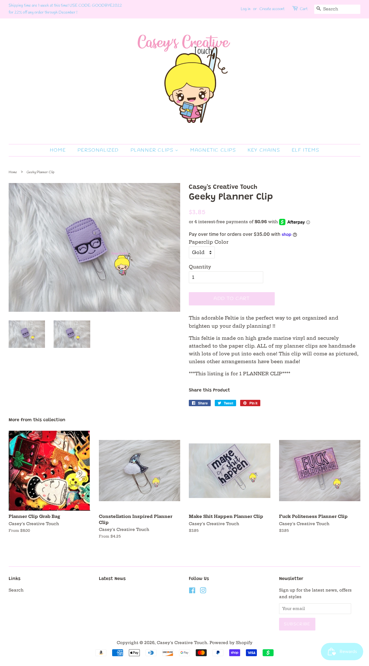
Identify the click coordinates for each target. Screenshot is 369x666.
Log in (246, 9)
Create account (272, 9)
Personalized (98, 150)
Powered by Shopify (231, 642)
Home (58, 150)
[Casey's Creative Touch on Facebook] (192, 591)
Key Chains (264, 150)
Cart (304, 9)
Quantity (200, 267)
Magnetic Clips (213, 150)
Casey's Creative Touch (182, 642)
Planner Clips (153, 150)
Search (16, 590)
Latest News (112, 579)
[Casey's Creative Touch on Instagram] (203, 591)
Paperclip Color (208, 242)
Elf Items (305, 150)
